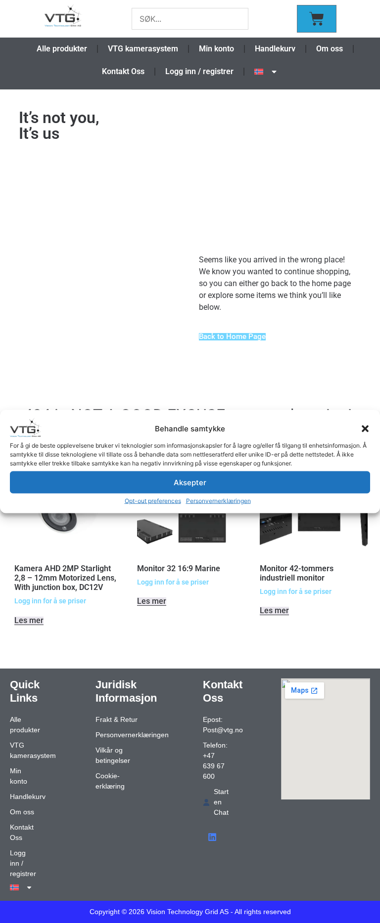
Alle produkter (62, 48)
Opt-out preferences (153, 500)
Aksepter (190, 482)
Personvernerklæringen (218, 500)
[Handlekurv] (316, 19)
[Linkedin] (212, 837)
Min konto (216, 48)
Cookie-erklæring (110, 781)
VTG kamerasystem (143, 48)
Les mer (29, 621)
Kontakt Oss (123, 71)
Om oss (329, 48)
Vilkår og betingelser (112, 755)
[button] (365, 429)
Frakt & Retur (116, 719)
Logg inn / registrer (199, 71)
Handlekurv (275, 48)
